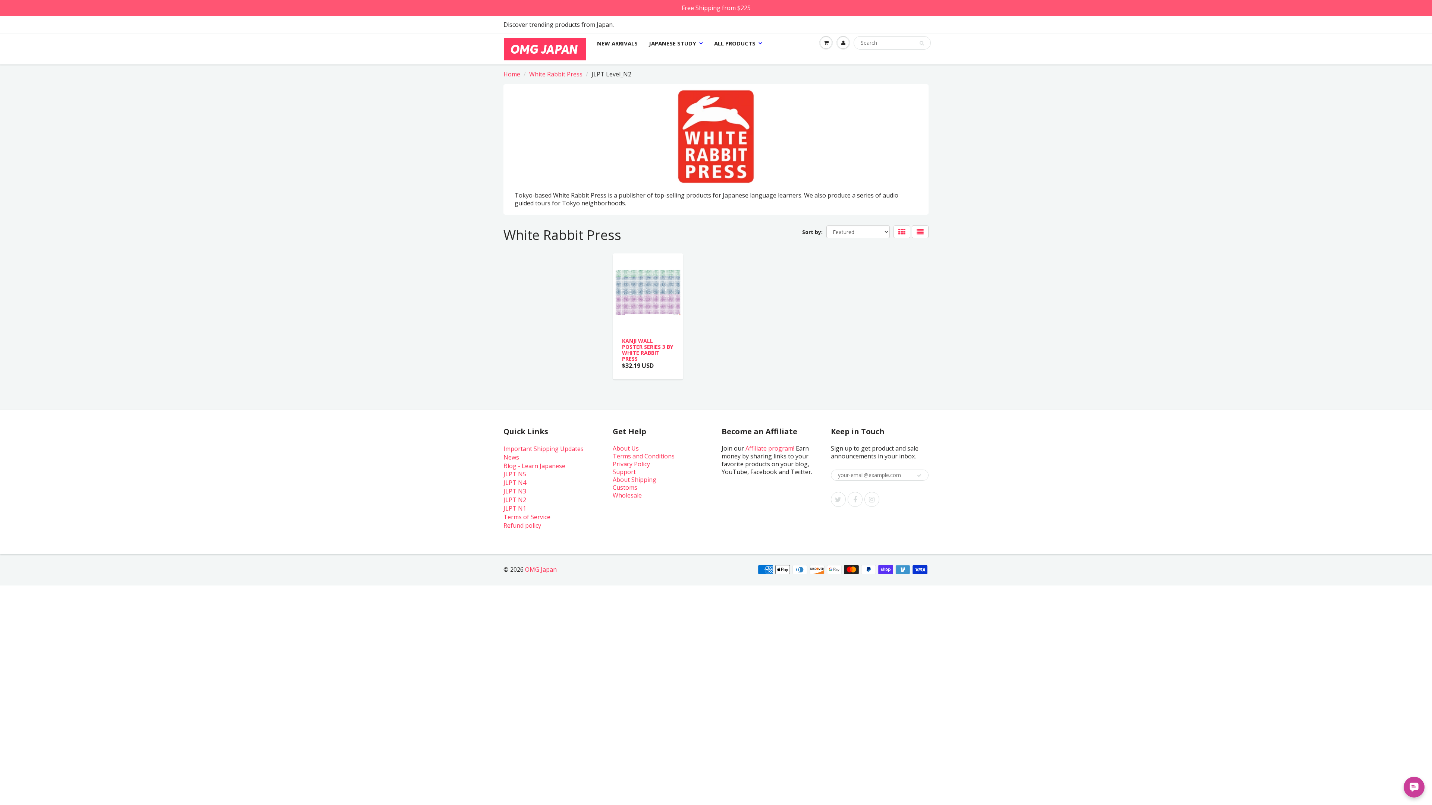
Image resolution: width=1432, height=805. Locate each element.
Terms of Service (526, 517)
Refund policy (522, 525)
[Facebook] (855, 499)
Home (511, 74)
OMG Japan (541, 569)
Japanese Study (672, 43)
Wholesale (627, 495)
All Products (735, 43)
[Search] (921, 43)
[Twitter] (838, 499)
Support (624, 472)
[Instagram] (871, 499)
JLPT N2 (514, 500)
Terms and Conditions (644, 456)
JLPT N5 (514, 474)
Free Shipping (701, 8)
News (511, 457)
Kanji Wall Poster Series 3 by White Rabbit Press (647, 349)
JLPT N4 (514, 483)
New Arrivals (617, 43)
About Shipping (634, 480)
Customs (625, 487)
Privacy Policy (631, 464)
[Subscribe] (919, 476)
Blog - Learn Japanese (534, 466)
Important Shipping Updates (543, 449)
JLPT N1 (514, 508)
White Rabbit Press (555, 74)
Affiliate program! (769, 448)
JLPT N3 (514, 491)
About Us (626, 448)
